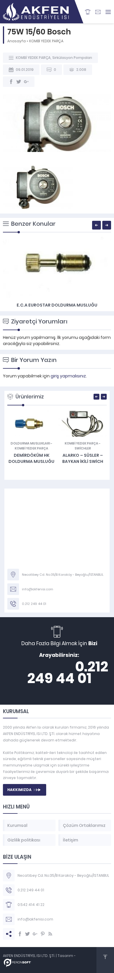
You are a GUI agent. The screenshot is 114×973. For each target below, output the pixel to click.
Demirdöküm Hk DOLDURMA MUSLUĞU (31, 458)
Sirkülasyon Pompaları (72, 57)
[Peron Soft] (17, 964)
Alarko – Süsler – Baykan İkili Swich (82, 458)
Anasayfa (16, 40)
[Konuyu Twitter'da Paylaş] (18, 81)
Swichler (83, 448)
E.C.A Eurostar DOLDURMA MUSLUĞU (57, 305)
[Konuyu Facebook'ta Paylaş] (11, 81)
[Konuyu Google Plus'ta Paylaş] (26, 81)
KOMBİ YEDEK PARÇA (46, 40)
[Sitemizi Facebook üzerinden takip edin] (20, 934)
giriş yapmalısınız (68, 376)
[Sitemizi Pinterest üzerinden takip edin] (42, 934)
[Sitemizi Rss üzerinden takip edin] (50, 934)
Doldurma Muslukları (30, 443)
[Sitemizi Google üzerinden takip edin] (35, 934)
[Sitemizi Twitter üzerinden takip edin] (27, 934)
